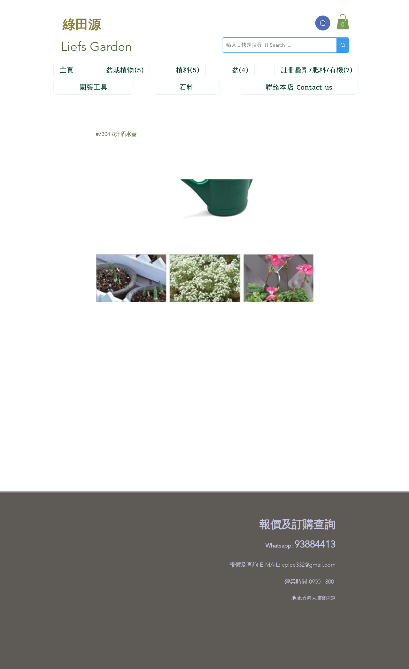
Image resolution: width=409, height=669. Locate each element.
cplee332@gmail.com (309, 564)
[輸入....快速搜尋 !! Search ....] (342, 45)
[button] (342, 21)
